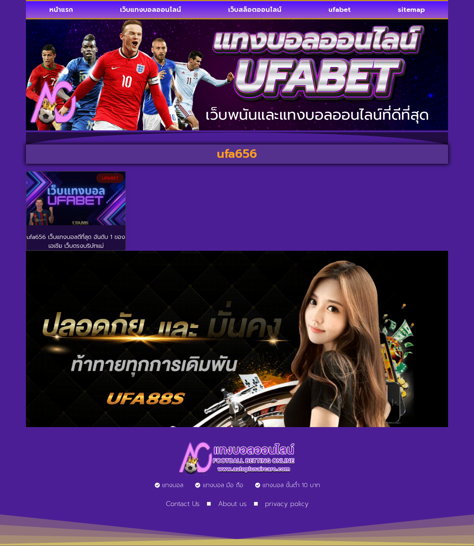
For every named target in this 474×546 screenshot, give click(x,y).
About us (232, 504)
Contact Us (183, 504)
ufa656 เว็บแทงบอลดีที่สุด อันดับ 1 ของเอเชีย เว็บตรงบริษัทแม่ (76, 241)
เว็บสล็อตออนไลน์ (254, 9)
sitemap (411, 9)
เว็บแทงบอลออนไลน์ (150, 9)
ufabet (339, 9)
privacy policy (286, 504)
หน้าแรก (61, 9)
